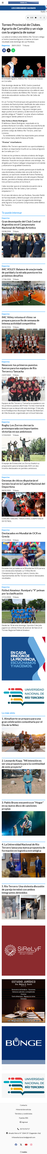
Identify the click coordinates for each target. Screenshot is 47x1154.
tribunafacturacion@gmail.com (23, 1137)
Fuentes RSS (23, 1118)
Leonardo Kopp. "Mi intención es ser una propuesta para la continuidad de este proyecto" (23, 763)
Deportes (6, 45)
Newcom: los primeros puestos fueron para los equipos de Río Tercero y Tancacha (19, 368)
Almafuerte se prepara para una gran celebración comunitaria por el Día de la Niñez (22, 721)
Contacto (23, 1105)
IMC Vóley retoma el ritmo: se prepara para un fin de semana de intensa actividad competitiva (20, 320)
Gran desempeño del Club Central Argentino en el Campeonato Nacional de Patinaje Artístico (21, 224)
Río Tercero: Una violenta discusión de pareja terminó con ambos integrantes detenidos (23, 889)
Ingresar (24, 1122)
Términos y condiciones (23, 1114)
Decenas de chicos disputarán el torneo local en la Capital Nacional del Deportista (23, 483)
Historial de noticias (23, 1109)
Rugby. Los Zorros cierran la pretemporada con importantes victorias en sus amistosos (20, 428)
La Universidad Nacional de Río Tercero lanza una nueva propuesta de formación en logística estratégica (23, 847)
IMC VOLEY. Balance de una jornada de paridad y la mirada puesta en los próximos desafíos (22, 272)
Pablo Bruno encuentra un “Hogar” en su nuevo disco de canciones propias (23, 805)
